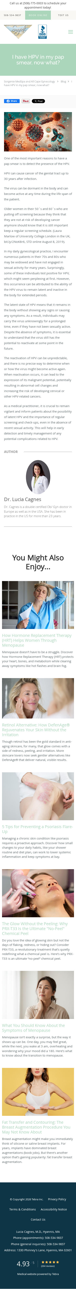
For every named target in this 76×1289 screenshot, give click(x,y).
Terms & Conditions (22, 1209)
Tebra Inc (37, 1199)
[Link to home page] (33, 32)
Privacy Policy (57, 1199)
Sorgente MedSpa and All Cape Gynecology (29, 81)
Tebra (55, 1274)
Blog (63, 81)
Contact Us (38, 1219)
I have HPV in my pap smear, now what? (38, 83)
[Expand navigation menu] (70, 32)
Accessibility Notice (54, 1209)
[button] (38, 15)
